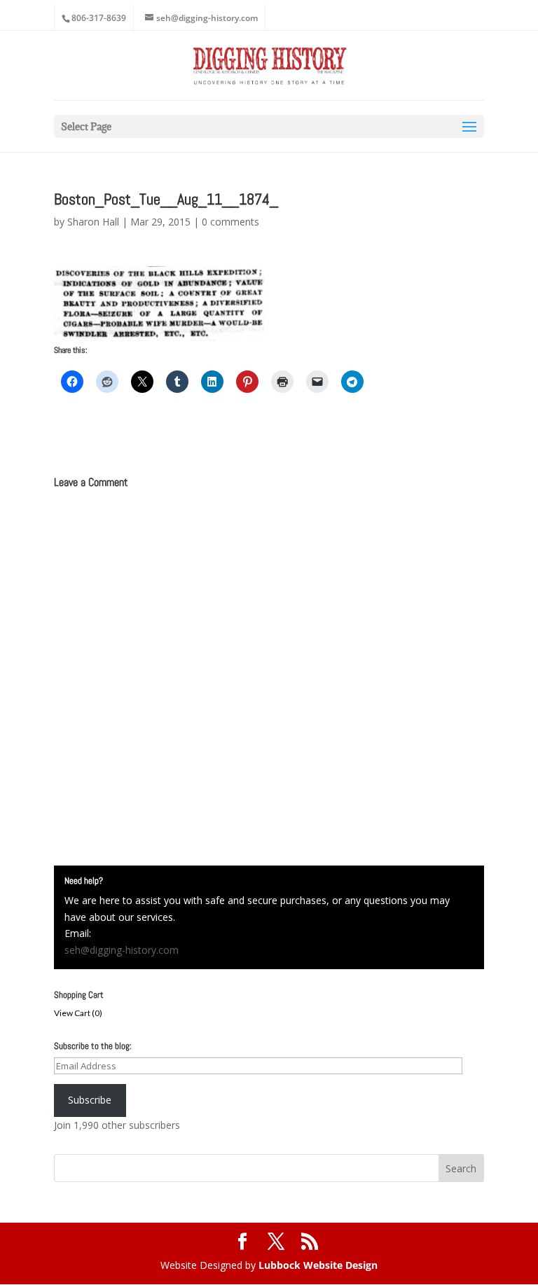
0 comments (230, 221)
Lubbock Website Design (318, 1265)
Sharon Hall (93, 221)
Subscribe (89, 1099)
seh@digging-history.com (121, 950)
